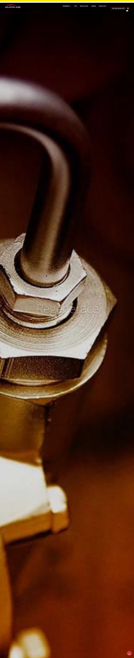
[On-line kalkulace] (118, 8)
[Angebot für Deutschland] (127, 8)
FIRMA (93, 6)
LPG (75, 6)
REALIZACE (84, 6)
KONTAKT (102, 6)
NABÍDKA (66, 6)
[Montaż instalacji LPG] (126, 11)
